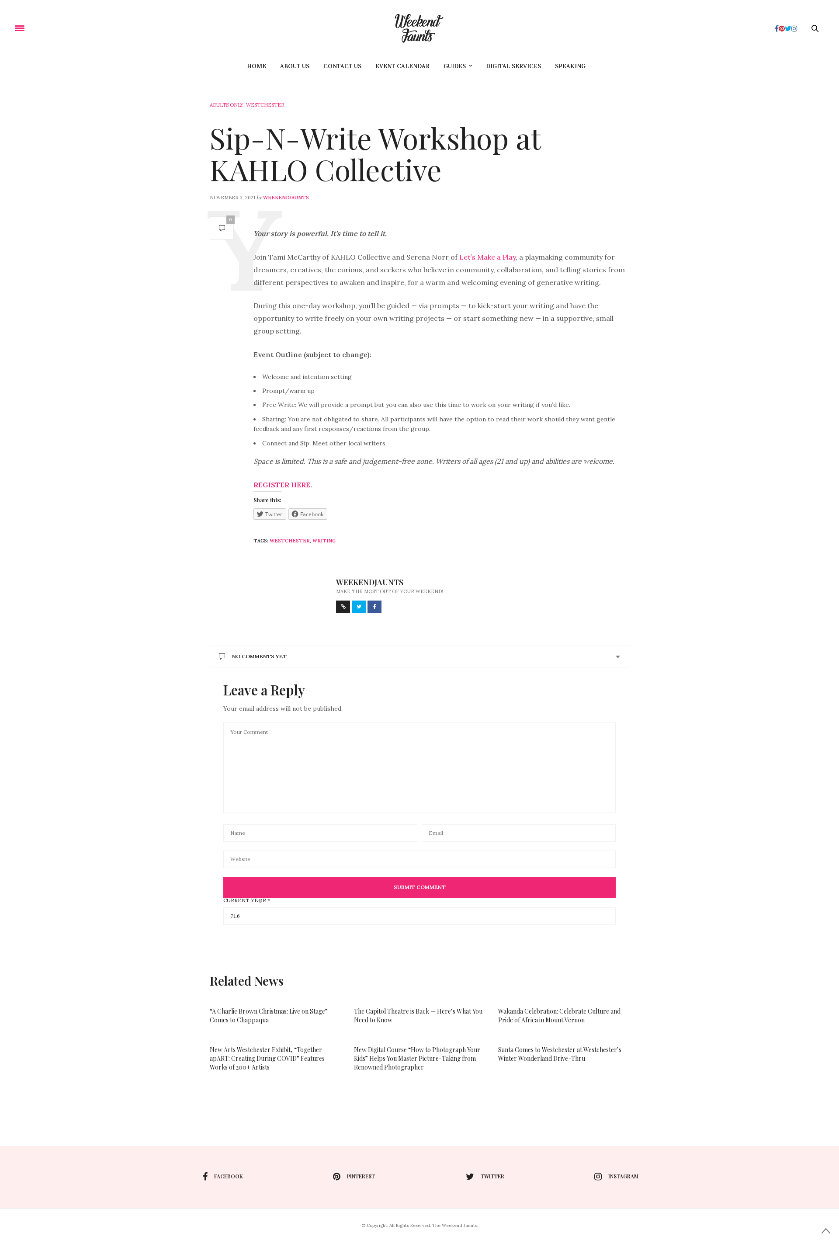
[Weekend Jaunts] (419, 28)
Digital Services (513, 66)
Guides (455, 66)
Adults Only (226, 105)
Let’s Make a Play (487, 257)
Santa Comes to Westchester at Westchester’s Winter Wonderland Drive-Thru (559, 1054)
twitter (492, 1176)
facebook (228, 1176)
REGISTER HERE (281, 484)
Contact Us (342, 66)
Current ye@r (246, 900)
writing (324, 541)
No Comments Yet (259, 656)
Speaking (570, 66)
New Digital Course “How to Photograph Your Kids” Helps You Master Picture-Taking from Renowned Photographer (417, 1058)
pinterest (361, 1176)
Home (256, 66)
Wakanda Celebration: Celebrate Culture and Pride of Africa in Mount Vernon (559, 1015)
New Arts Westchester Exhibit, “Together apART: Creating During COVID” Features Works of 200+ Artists (267, 1058)
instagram (623, 1176)
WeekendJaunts (286, 198)
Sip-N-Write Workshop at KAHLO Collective (375, 153)
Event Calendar (402, 66)
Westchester (265, 105)
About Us (294, 66)
